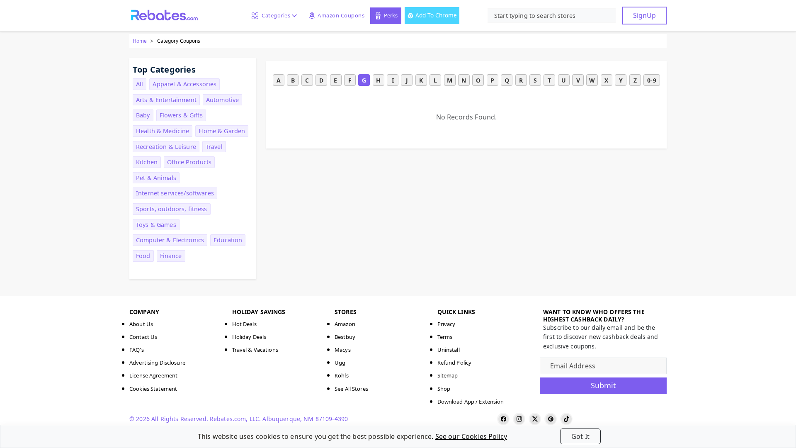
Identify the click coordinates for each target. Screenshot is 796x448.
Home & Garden (222, 131)
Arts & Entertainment (166, 100)
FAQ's (136, 349)
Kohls (342, 375)
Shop (444, 388)
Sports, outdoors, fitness (171, 209)
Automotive (222, 100)
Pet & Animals (156, 178)
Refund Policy (454, 362)
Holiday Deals (249, 337)
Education (228, 240)
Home (140, 40)
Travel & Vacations (255, 349)
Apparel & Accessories (184, 84)
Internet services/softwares (175, 193)
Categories (274, 15)
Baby (143, 115)
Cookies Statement (153, 388)
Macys (343, 349)
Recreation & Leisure (166, 147)
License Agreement (153, 375)
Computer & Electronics (170, 240)
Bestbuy (345, 337)
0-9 (651, 80)
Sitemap (447, 375)
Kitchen (147, 162)
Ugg (340, 362)
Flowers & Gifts (181, 115)
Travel (214, 147)
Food (143, 256)
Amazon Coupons (341, 15)
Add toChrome (436, 15)
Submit (603, 385)
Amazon (345, 324)
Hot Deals (244, 324)
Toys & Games (156, 225)
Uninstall (448, 349)
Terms (445, 337)
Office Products (189, 162)
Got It (580, 436)
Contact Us (143, 337)
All (139, 84)
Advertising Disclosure (157, 362)
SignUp (644, 15)
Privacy (446, 324)
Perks (391, 15)
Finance (171, 256)
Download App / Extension (470, 401)
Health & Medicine (162, 131)
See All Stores (351, 388)
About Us (141, 324)
